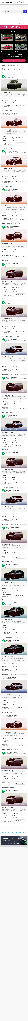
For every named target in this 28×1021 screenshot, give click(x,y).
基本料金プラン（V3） (8, 770)
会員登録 (22, 2)
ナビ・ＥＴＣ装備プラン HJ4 (9, 732)
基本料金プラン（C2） (8, 357)
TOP (2, 6)
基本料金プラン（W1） (8, 582)
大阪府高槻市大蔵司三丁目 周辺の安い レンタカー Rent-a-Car (14, 6)
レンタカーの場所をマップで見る (14, 23)
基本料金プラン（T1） (8, 92)
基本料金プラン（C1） (8, 168)
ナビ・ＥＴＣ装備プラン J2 (9, 130)
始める (14, 60)
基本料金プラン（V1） (8, 281)
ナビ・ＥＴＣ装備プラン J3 (9, 694)
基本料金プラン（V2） (8, 395)
